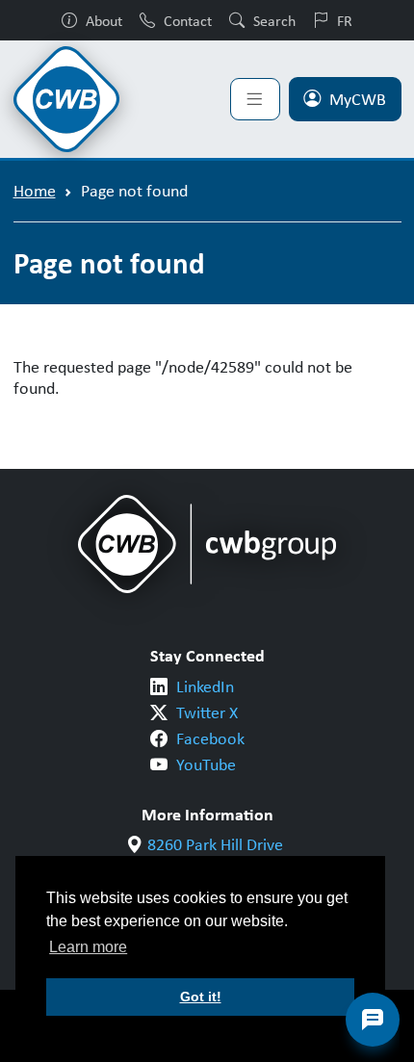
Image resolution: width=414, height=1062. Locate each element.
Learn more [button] (88, 947)
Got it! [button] (200, 996)
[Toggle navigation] (255, 99)
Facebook (210, 738)
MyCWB (357, 99)
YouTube (206, 764)
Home (34, 190)
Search (274, 20)
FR (344, 20)
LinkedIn (205, 686)
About (104, 20)
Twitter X (207, 712)
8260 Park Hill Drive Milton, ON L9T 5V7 (215, 855)
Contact (188, 20)
